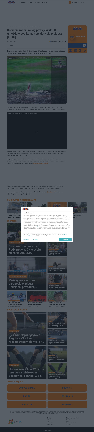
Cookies (31, 235)
